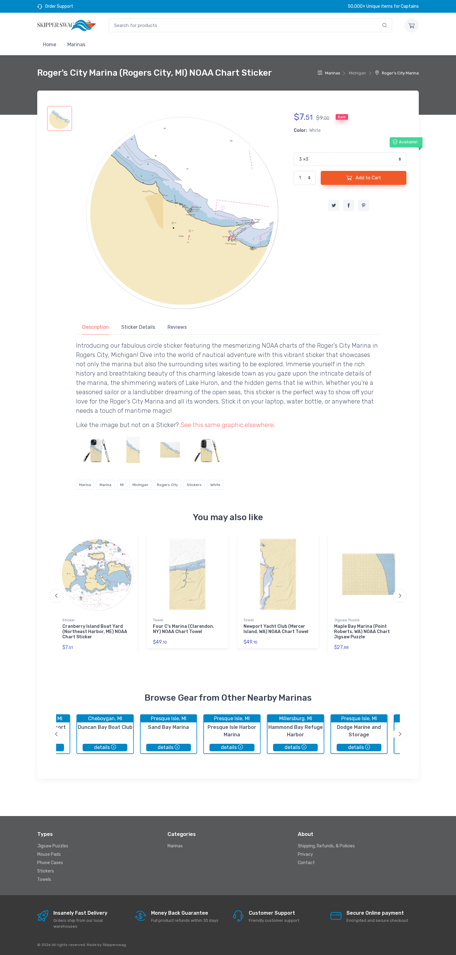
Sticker (68, 620)
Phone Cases (50, 862)
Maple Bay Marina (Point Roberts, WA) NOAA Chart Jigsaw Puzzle (362, 632)
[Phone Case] (96, 450)
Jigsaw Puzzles (52, 846)
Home (49, 44)
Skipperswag (114, 945)
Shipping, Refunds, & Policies (326, 846)
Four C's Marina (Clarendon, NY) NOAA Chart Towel (183, 629)
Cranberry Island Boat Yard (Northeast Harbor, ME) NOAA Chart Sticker (94, 632)
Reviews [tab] (177, 327)
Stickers (194, 485)
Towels (44, 879)
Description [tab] (95, 327)
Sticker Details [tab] (138, 327)
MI (122, 485)
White (215, 485)
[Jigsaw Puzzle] (170, 450)
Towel (158, 620)
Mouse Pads (49, 854)
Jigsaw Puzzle (347, 620)
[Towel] (133, 450)
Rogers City (167, 485)
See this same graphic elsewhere (227, 425)
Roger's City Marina (400, 73)
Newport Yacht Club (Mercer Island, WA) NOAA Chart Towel (276, 629)
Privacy (305, 854)
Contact (306, 862)
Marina (85, 485)
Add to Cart (367, 178)
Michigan (140, 485)
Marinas (76, 44)
